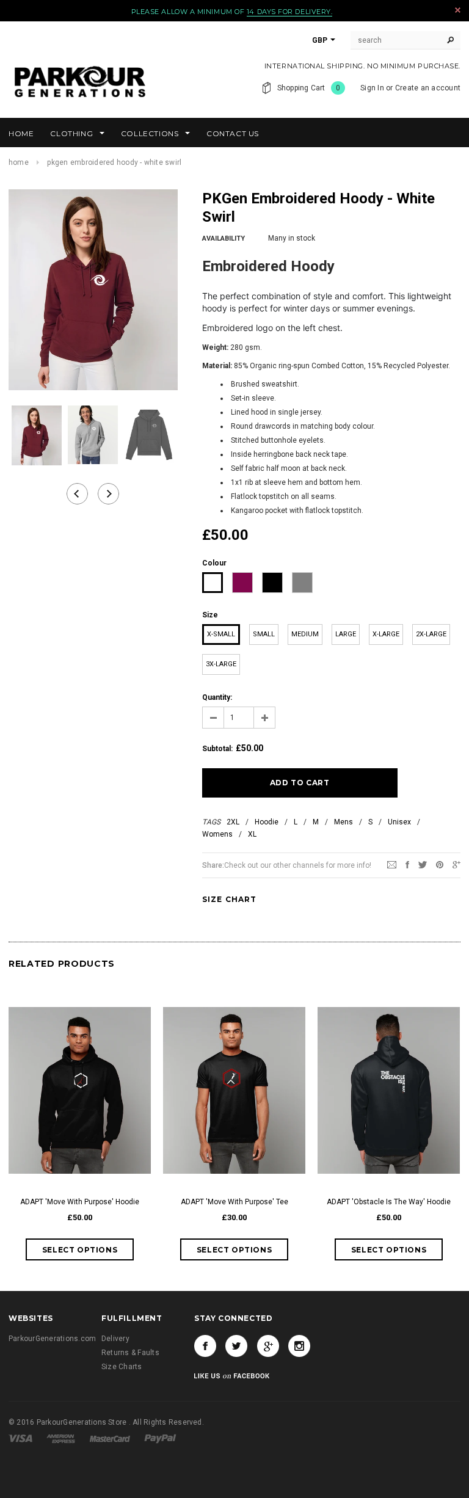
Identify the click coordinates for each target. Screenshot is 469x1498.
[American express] (61, 1438)
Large (345, 634)
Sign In (372, 88)
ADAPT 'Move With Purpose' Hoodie (79, 1202)
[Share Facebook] (407, 864)
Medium (305, 634)
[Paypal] (160, 1438)
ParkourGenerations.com (52, 1338)
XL (252, 834)
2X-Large (431, 634)
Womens (217, 834)
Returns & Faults (130, 1352)
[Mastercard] (111, 1438)
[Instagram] (299, 1346)
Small (264, 634)
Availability (223, 238)
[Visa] (21, 1438)
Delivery (115, 1338)
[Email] (391, 864)
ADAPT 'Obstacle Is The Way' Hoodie (389, 1202)
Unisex (399, 822)
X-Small (221, 634)
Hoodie (266, 822)
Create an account (427, 88)
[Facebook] (205, 1346)
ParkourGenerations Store (83, 1422)
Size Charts (121, 1366)
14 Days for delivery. (290, 11)
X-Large (386, 634)
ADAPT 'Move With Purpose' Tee (234, 1202)
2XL (233, 822)
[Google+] (456, 864)
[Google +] (268, 1346)
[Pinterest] (439, 864)
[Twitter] (422, 864)
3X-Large (221, 664)
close (457, 10)
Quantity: (217, 697)
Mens (343, 822)
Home (19, 162)
